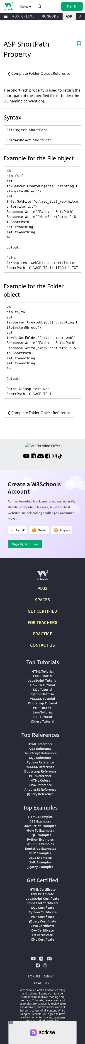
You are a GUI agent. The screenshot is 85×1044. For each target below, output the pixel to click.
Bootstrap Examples (40, 848)
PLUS (42, 588)
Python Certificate (43, 912)
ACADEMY (41, 983)
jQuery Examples (40, 866)
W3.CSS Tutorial (42, 698)
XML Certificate (42, 939)
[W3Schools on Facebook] (48, 456)
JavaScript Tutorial (42, 680)
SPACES (42, 599)
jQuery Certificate (42, 921)
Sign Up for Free (25, 544)
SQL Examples (40, 835)
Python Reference (40, 762)
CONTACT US (42, 645)
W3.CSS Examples (40, 844)
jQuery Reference (40, 794)
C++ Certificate (42, 930)
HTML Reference (40, 744)
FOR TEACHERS (42, 622)
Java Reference (40, 785)
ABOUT (49, 976)
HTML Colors (40, 780)
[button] (40, 6)
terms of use (57, 1017)
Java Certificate (43, 925)
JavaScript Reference (40, 753)
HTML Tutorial (42, 671)
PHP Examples (40, 853)
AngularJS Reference (40, 789)
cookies (30, 1021)
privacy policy (49, 1021)
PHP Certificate (42, 916)
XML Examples (40, 862)
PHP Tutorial (42, 707)
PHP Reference (40, 775)
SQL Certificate (42, 907)
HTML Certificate (43, 889)
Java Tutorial (42, 712)
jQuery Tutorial (42, 721)
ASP (69, 16)
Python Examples (40, 839)
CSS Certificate (42, 894)
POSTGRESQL (23, 16)
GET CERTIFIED (42, 611)
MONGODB (50, 16)
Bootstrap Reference (40, 771)
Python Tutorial (42, 694)
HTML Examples (40, 816)
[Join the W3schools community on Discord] (40, 456)
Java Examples (40, 857)
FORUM (34, 976)
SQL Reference (40, 757)
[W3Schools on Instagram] (54, 456)
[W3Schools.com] (42, 577)
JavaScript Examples (40, 825)
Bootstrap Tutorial (42, 703)
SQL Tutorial (42, 689)
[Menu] (6, 16)
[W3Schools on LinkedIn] (33, 456)
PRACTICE (42, 633)
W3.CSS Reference (40, 766)
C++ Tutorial (42, 716)
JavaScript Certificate (42, 898)
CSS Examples (40, 821)
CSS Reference (40, 748)
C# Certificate (42, 934)
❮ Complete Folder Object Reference (38, 73)
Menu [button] (24, 6)
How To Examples (40, 830)
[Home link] (8, 6)
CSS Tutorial (42, 676)
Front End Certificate (43, 903)
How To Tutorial (42, 685)
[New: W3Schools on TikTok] (60, 456)
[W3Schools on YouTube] (26, 456)
